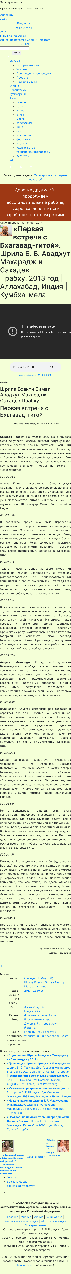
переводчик (24, 123)
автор (20, 110)
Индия (28, 1011)
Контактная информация (21, 1221)
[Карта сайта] (14, 57)
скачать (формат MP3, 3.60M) (35, 375)
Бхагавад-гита (34, 1019)
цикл (19, 127)
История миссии (27, 65)
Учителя (21, 69)
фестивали (23, 139)
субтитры (22, 156)
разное (21, 102)
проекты (22, 143)
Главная (12, 1217)
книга (20, 114)
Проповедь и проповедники (35, 73)
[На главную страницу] (4, 57)
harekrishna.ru (26, 1265)
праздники (23, 135)
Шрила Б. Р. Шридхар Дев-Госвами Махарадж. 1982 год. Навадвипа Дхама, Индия (39, 1092)
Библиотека (17, 90)
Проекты (22, 77)
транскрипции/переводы (33, 151)
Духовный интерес (37, 1023)
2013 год (30, 990)
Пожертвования (27, 81)
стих (19, 131)
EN (27, 44)
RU (20, 44)
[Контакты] (24, 57)
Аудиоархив (17, 94)
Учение (14, 85)
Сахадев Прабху (35, 978)
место (20, 118)
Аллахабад (31, 1007)
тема (19, 106)
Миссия (14, 61)
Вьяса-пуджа (58, 1221)
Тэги (12, 98)
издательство (25, 147)
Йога (27, 1027)
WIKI (12, 160)
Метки (11, 1177)
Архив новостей (35, 1156)
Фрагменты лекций (37, 1015)
